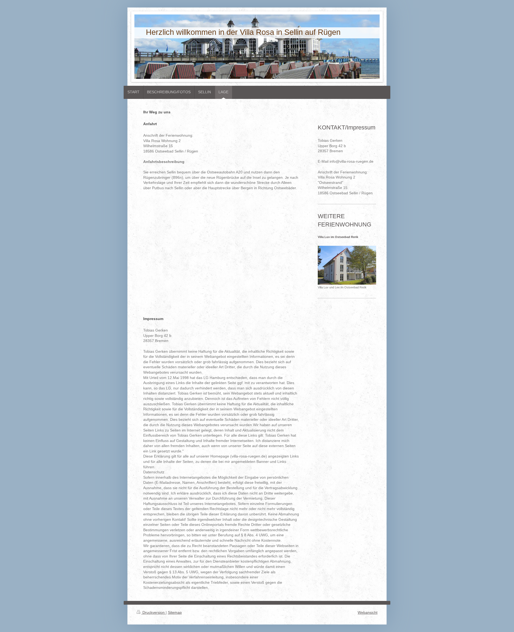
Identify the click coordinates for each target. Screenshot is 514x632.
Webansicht (367, 612)
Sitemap (175, 612)
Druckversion (153, 612)
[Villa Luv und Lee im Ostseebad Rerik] (347, 265)
